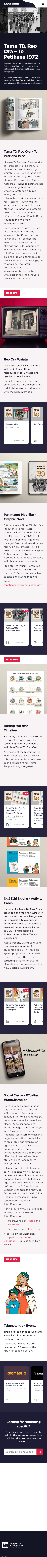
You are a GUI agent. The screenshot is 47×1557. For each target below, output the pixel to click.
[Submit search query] (39, 1452)
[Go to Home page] (7, 3)
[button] (43, 4)
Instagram (14, 1224)
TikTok (31, 1220)
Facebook (34, 1229)
